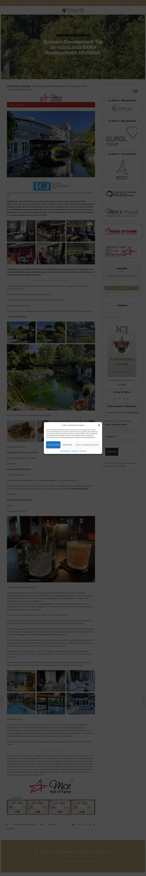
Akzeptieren (53, 445)
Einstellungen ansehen (87, 445)
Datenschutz (74, 451)
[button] (99, 425)
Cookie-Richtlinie (65, 451)
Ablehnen (67, 445)
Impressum (82, 451)
